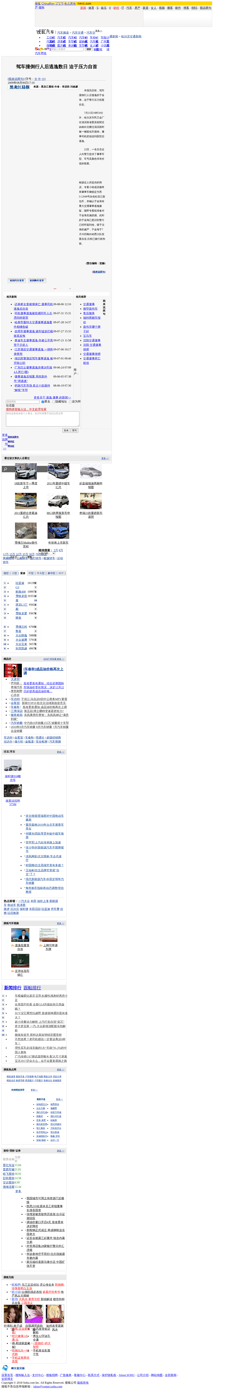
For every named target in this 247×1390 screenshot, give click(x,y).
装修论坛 (48, 1080)
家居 (145, 7)
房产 (137, 7)
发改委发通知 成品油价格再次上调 (45, 707)
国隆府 (39, 1116)
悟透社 (40, 737)
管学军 (30, 842)
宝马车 (87, 335)
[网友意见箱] (13, 1372)
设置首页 (7, 1375)
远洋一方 (54, 1140)
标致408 (21, 591)
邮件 (178, 7)
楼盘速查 (11, 1076)
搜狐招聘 (52, 1375)
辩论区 (11, 446)
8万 (61, 550)
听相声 (16, 1284)
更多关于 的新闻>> (52, 397)
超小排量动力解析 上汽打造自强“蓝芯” (39, 1021)
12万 (6, 554)
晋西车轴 (8, 1169)
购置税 (98, 49)
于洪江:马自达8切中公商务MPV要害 (44, 699)
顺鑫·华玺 (55, 1136)
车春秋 (15, 707)
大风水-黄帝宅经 (29, 1299)
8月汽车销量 (44, 726)
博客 (186, 7)
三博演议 (16, 711)
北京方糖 (40, 1108)
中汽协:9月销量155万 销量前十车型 (46, 722)
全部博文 (7, 1378)
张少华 (30, 847)
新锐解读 (46, 1299)
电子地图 (38, 1076)
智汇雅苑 (40, 1128)
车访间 (15, 699)
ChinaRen (48, 3)
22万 (19, 554)
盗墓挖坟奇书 (51, 1291)
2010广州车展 (49, 659)
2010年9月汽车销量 (23, 726)
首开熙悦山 (41, 1132)
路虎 (7, 909)
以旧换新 (13, 912)
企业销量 (16, 730)
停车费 (55, 909)
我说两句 (205, 7)
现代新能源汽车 (36, 879)
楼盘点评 (48, 1076)
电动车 (11, 905)
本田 (33, 901)
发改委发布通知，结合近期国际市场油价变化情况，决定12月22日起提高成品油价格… (44, 687)
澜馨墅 (53, 1108)
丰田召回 (35, 909)
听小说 (16, 1291)
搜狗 (41, 7)
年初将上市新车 (58, 542)
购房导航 (20, 1080)
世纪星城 (54, 1132)
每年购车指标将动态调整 (42, 888)
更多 (18, 1191)
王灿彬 (30, 870)
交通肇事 (89, 304)
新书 (15, 1299)
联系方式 (93, 1375)
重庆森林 (31, 824)
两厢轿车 (8, 558)
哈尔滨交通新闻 (131, 36)
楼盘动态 (11, 1080)
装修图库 (57, 1080)
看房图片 (29, 1080)
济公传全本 (47, 1284)
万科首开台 (55, 1128)
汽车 (129, 7)
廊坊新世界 (41, 1124)
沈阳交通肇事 (92, 340)
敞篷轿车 (49, 558)
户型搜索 (29, 1076)
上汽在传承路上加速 (48, 842)
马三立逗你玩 (30, 1284)
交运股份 (8, 1182)
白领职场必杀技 (32, 1291)
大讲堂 (15, 679)
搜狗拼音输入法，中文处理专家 (26, 409)
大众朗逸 (21, 635)
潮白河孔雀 (41, 1112)
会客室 (15, 703)
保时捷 (24, 909)
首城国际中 (41, 1136)
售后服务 (89, 313)
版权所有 (83, 1382)
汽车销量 (16, 722)
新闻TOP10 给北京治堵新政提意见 (44, 703)
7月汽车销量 (61, 726)
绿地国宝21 (41, 1104)
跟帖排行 (32, 987)
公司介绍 (143, 1375)
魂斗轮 (18, 741)
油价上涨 (43, 901)
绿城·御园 (41, 1140)
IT (123, 7)
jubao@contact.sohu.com (47, 1386)
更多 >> (105, 458)
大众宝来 (21, 644)
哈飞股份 (8, 1173)
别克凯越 (21, 648)
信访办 (8, 741)
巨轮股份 (8, 1178)
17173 (59, 3)
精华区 (11, 441)
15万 (12, 554)
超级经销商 (53, 737)
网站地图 (157, 1375)
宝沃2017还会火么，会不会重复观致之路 (41, 1060)
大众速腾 (21, 639)
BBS (194, 7)
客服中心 (80, 1375)
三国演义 (27, 1302)
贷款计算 (57, 1076)
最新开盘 (20, 1076)
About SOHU (127, 1375)
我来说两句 (16, 78)
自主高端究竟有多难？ (49, 865)
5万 (56, 550)
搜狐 (38, 3)
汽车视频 (55, 741)
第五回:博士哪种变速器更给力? (44, 711)
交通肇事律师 (92, 353)
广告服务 (66, 1375)
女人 (154, 7)
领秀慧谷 (54, 1104)
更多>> (98, 30)
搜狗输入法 (22, 1375)
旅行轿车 (36, 558)
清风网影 (31, 856)
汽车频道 (63, 32)
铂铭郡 (53, 1120)
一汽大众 (24, 901)
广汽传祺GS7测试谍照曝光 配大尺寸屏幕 (41, 1056)
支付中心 (38, 1375)
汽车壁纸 (40, 53)
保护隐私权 (109, 1375)
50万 (32, 554)
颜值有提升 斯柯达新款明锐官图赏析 (38, 1034)
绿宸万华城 (55, 1112)
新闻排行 (13, 987)
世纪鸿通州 (55, 1124)
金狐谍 (29, 741)
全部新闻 (170, 1375)
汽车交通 (78, 32)
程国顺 (30, 865)
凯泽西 (21, 905)
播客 (170, 7)
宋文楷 (30, 815)
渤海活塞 (8, 1186)
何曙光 (30, 833)
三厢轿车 (22, 558)
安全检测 (41, 741)
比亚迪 (45, 909)
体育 (91, 7)
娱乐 (104, 7)
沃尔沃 (14, 909)
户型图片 (38, 1080)
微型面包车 (90, 308)
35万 (25, 554)
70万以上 (41, 554)
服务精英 (16, 715)
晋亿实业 (8, 1165)
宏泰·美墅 (41, 1120)
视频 (162, 7)
